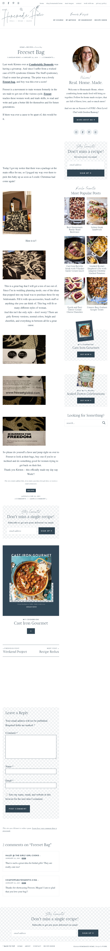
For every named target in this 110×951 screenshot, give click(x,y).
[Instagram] (3, 3)
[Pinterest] (13, 3)
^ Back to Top (9, 946)
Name (10, 766)
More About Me (85, 120)
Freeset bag (9, 81)
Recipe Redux (49, 651)
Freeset (47, 93)
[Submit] (104, 422)
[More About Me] (85, 59)
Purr (104, 946)
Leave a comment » (38, 499)
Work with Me (89, 3)
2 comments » (48, 57)
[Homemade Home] (22, 15)
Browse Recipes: (80, 14)
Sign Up (46, 531)
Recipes (29, 47)
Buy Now (85, 354)
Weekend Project (15, 651)
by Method (71, 20)
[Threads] (18, 3)
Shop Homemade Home (54, 3)
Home (42, 3)
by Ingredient (85, 20)
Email (10, 780)
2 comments (20, 499)
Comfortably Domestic (41, 64)
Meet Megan (69, 3)
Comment (12, 732)
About (28, 946)
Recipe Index (101, 20)
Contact (78, 3)
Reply (23, 858)
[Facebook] (8, 3)
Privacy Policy (101, 3)
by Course (58, 20)
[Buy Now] (86, 331)
